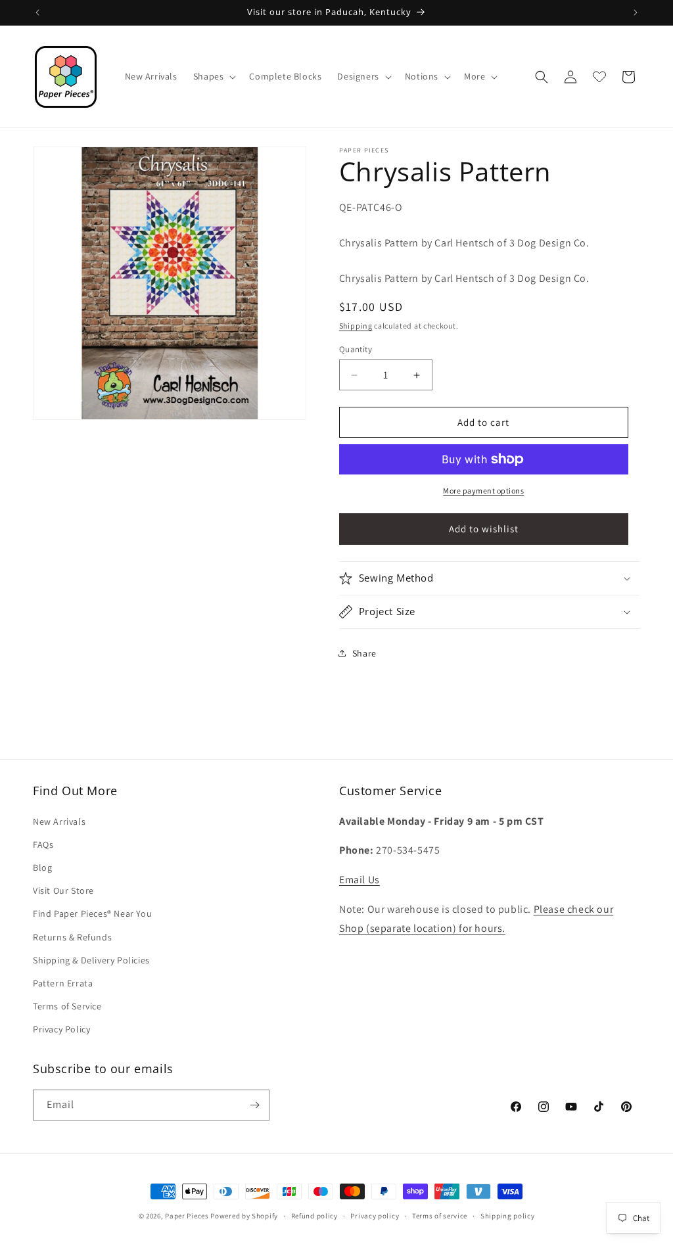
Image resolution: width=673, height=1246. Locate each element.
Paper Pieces (186, 1215)
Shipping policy (507, 1215)
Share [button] (364, 653)
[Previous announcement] (37, 12)
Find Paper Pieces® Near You (92, 913)
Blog (42, 867)
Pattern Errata (63, 983)
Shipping (356, 326)
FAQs (43, 844)
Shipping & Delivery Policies (91, 960)
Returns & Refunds (72, 937)
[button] (213, 76)
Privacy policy (374, 1215)
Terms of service (439, 1215)
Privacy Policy (61, 1029)
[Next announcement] (635, 12)
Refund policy (314, 1215)
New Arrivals (59, 821)
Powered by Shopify (244, 1215)
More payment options (483, 491)
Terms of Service (67, 1006)
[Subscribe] (254, 1105)
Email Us (359, 880)
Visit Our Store (63, 890)
